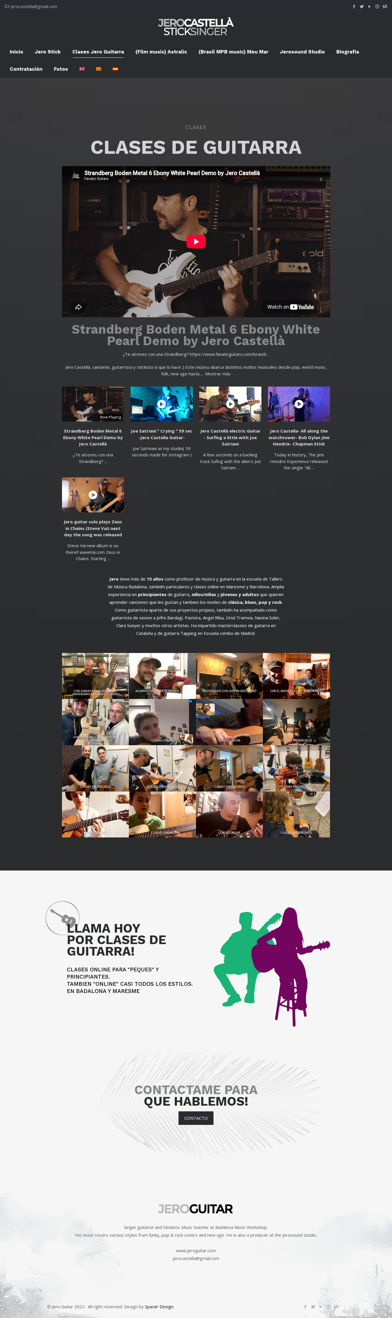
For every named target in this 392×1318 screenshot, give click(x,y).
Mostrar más (218, 373)
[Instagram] (377, 6)
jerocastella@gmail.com (34, 6)
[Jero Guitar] (196, 28)
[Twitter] (362, 6)
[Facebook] (354, 6)
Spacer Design (159, 1306)
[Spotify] (385, 6)
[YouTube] (369, 6)
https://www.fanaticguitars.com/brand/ (228, 354)
